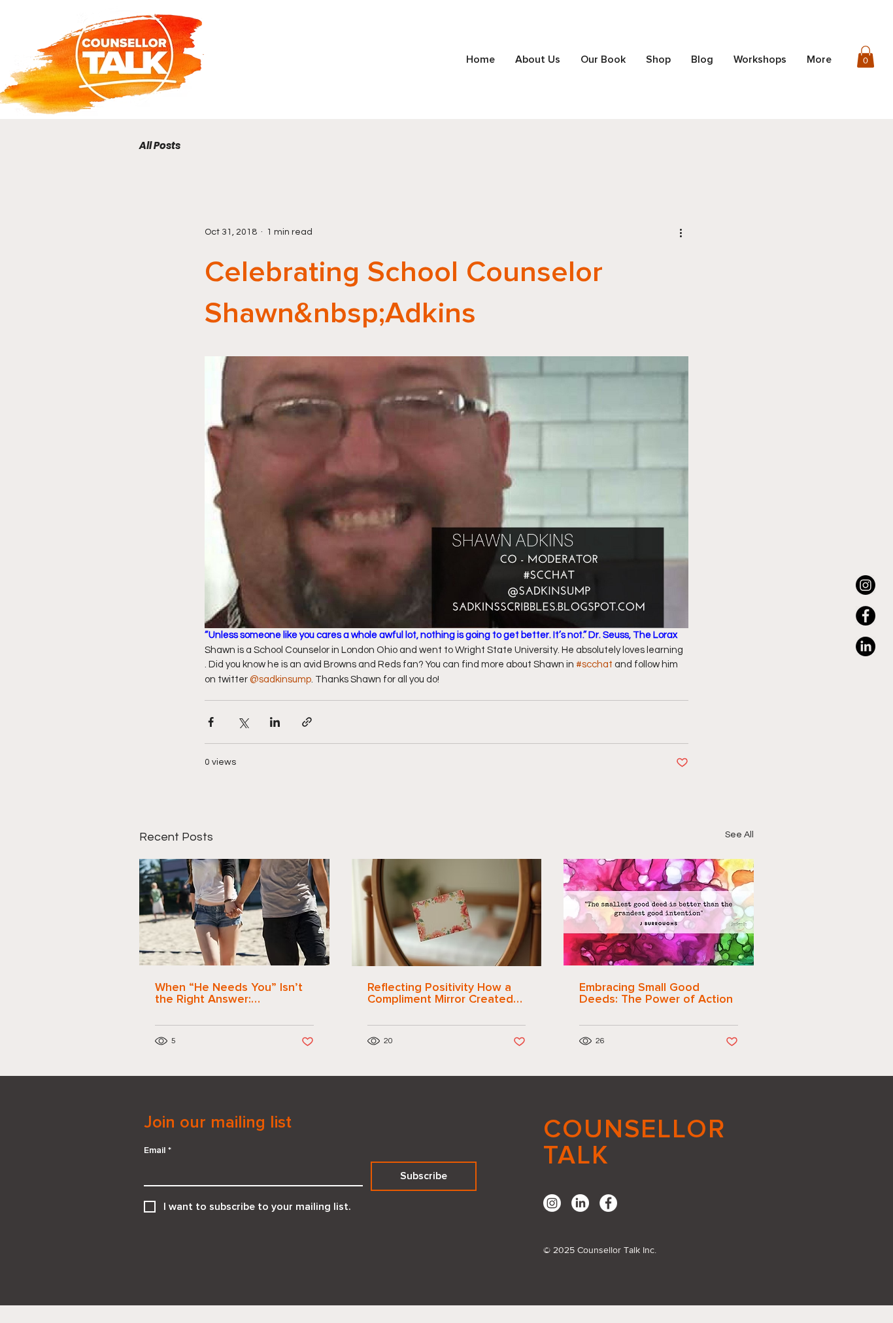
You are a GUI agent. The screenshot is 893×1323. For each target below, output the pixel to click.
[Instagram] (865, 585)
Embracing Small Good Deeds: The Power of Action (656, 993)
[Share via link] (307, 722)
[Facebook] (865, 616)
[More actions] (680, 232)
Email (157, 1150)
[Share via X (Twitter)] (243, 722)
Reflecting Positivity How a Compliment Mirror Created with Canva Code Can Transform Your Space (440, 993)
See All (739, 834)
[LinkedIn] (580, 1203)
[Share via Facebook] (211, 722)
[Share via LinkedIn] (275, 722)
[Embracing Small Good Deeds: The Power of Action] (659, 912)
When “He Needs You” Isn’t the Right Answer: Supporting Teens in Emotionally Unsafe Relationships (229, 993)
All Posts (159, 146)
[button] (865, 56)
